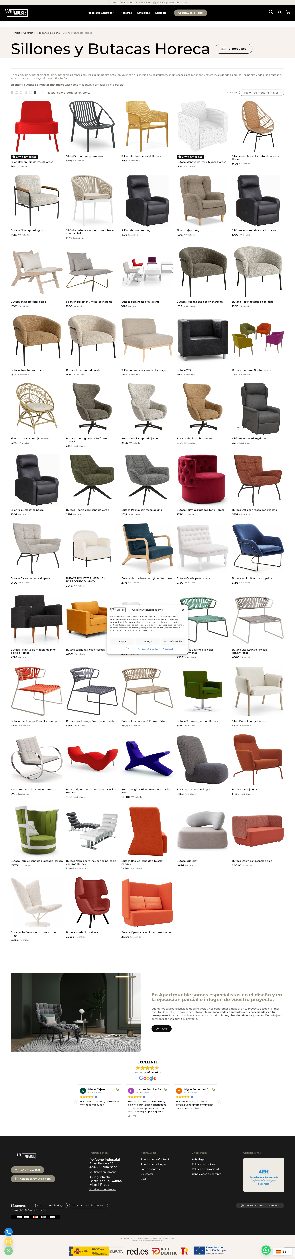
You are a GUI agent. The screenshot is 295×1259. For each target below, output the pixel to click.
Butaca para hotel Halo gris (194, 789)
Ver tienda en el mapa (102, 1172)
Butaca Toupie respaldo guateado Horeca (37, 860)
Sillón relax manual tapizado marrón (254, 230)
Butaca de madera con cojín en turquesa (147, 578)
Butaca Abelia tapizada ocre (194, 438)
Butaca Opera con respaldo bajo (252, 860)
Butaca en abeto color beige (28, 301)
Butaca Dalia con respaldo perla (31, 578)
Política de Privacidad (148, 649)
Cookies (129, 648)
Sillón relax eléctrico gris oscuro (251, 438)
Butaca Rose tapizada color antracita (200, 301)
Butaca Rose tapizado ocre (27, 370)
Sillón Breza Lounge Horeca (249, 721)
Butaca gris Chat (187, 860)
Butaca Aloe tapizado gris (27, 230)
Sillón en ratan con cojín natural (30, 438)
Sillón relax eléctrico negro (27, 509)
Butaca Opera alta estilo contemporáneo (146, 932)
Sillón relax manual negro (137, 230)
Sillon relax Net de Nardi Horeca (141, 156)
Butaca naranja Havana (247, 789)
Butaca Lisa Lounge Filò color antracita (90, 721)
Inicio (17, 32)
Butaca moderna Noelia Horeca (251, 370)
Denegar (148, 641)
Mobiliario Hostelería (48, 32)
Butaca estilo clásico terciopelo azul (254, 578)
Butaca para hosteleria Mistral (140, 301)
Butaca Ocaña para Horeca (193, 578)
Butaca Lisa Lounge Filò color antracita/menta (195, 651)
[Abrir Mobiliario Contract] (114, 13)
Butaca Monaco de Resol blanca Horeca (201, 162)
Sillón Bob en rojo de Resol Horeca (32, 162)
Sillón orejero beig (188, 230)
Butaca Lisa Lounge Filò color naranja (34, 721)
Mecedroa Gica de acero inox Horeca (33, 789)
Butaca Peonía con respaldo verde (87, 509)
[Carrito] (288, 12)
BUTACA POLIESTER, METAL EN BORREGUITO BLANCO (86, 580)
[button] (183, 609)
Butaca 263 (184, 370)
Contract (28, 32)
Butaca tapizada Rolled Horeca (85, 649)
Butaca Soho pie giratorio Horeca (197, 721)
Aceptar (122, 641)
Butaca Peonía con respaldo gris (141, 509)
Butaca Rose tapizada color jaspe (252, 301)
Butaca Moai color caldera (82, 932)
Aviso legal (168, 649)
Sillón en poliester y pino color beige (143, 370)
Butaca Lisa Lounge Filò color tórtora (144, 721)
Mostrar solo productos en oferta (68, 92)
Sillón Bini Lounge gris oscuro (84, 156)
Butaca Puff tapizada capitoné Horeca (201, 509)
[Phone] (8, 1232)
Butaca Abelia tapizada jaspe (139, 438)
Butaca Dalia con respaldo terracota (254, 509)
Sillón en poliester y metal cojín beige (89, 301)
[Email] (8, 1241)
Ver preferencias (172, 641)
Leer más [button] (84, 1116)
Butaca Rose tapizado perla (83, 370)
